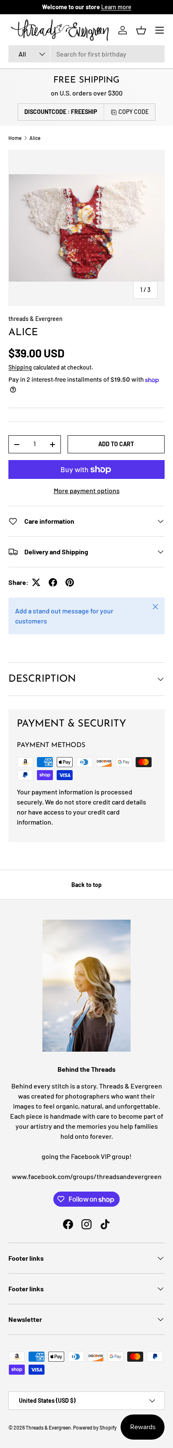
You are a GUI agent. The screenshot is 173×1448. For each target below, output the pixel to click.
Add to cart (116, 443)
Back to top (86, 884)
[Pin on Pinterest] (69, 582)
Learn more (116, 6)
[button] (141, 30)
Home (14, 138)
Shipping (20, 367)
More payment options (87, 490)
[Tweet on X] (36, 582)
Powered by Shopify (95, 1427)
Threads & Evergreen (48, 1427)
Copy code (133, 111)
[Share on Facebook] (53, 582)
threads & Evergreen (35, 318)
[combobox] (86, 53)
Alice (34, 138)
